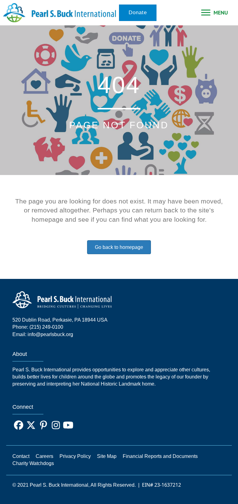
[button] (18, 425)
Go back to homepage (119, 247)
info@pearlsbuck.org (50, 334)
